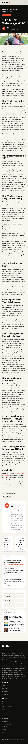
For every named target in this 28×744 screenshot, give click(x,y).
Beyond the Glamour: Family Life (12, 576)
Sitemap (4, 732)
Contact (4, 729)
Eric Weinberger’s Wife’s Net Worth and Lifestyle (14, 582)
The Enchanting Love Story (11, 568)
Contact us (5, 694)
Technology (5, 714)
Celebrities (10, 9)
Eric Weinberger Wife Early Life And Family (13, 565)
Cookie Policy (5, 727)
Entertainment (5, 704)
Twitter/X (7, 596)
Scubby (5, 2)
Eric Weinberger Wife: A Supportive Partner (12, 573)
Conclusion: (7, 585)
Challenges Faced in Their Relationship (13, 570)
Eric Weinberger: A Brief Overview (12, 560)
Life (3, 701)
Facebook (7, 600)
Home (4, 9)
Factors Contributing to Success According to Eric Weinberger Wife (12, 578)
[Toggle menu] (24, 2)
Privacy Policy (5, 691)
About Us (4, 688)
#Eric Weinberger (7, 496)
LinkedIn (7, 605)
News (3, 709)
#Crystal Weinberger (12, 493)
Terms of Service (6, 724)
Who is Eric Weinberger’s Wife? (12, 562)
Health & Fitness (6, 706)
